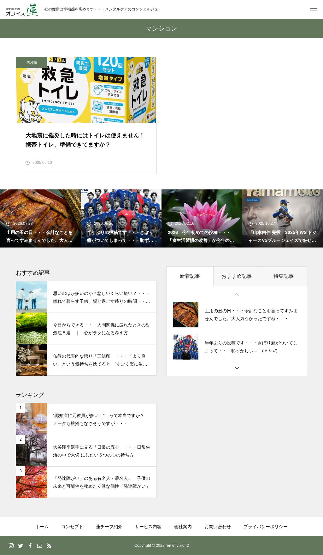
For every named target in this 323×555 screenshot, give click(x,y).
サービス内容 (148, 526)
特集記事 (283, 276)
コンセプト (72, 526)
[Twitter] (20, 545)
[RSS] (49, 545)
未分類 (31, 62)
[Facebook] (30, 545)
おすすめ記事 (236, 276)
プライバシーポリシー (266, 526)
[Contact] (39, 545)
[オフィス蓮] (22, 9)
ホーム (42, 526)
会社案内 (183, 526)
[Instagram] (11, 545)
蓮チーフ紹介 (109, 526)
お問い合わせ (217, 526)
